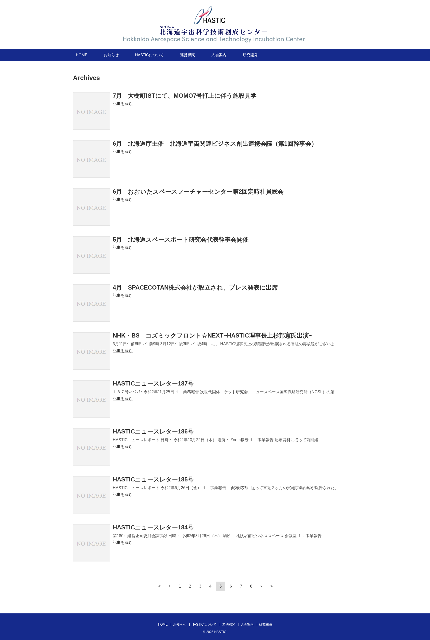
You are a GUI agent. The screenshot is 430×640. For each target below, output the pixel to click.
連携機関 (187, 55)
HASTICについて (149, 55)
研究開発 (250, 55)
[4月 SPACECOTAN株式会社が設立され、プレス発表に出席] (91, 303)
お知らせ (111, 55)
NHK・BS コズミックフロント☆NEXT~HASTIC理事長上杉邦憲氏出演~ (212, 335)
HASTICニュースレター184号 (153, 527)
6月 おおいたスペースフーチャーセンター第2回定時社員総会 (198, 191)
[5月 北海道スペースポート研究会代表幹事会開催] (91, 255)
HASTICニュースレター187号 (153, 383)
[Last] (271, 586)
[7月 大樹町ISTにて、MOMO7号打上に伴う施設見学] (91, 111)
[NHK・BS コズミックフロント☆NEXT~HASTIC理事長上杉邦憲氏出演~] (91, 351)
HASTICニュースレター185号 (153, 479)
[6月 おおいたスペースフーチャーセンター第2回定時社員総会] (91, 207)
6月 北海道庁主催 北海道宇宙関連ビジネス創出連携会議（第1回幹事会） (215, 143)
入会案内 (219, 55)
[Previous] (169, 586)
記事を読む (123, 103)
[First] (159, 586)
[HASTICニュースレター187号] (91, 399)
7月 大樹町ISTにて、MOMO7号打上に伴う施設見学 (185, 95)
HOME (81, 55)
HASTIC (220, 632)
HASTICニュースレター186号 (153, 431)
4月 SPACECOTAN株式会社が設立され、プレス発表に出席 (195, 287)
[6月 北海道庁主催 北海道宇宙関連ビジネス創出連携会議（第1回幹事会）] (91, 159)
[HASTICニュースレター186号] (91, 447)
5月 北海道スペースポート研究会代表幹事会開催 (181, 239)
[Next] (261, 586)
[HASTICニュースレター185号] (91, 494)
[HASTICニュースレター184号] (91, 542)
